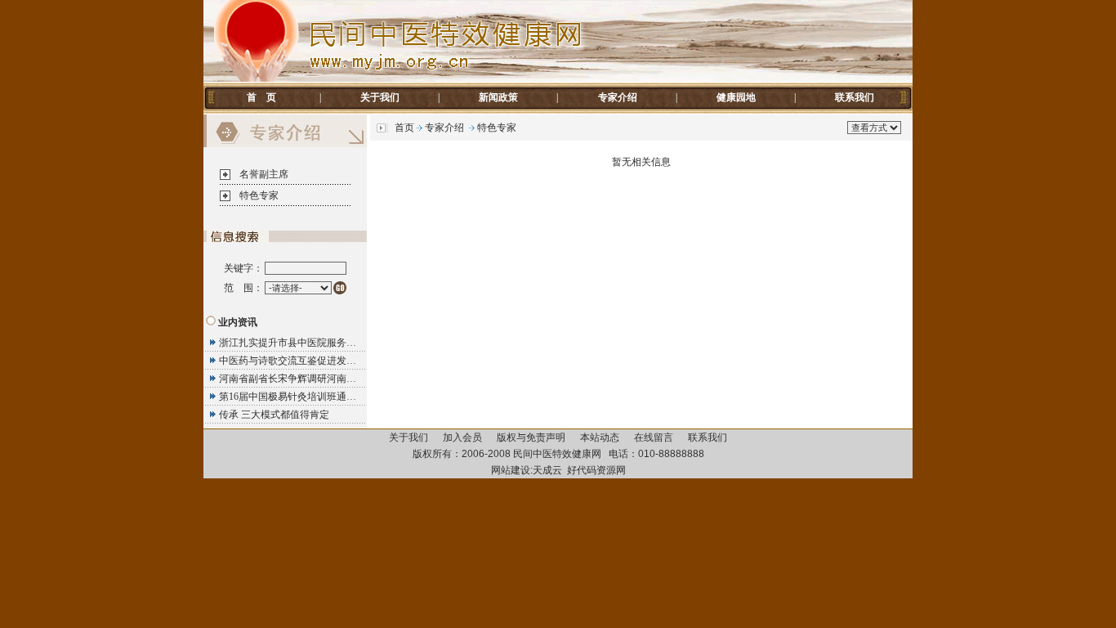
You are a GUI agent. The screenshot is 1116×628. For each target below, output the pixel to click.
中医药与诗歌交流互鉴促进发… (287, 360)
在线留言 (653, 437)
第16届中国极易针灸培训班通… (287, 396)
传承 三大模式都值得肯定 (274, 414)
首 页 (261, 97)
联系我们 (854, 97)
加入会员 (462, 437)
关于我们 (380, 97)
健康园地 (736, 97)
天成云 (547, 470)
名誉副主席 (263, 174)
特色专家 (259, 195)
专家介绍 (617, 97)
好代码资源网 (596, 470)
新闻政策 (498, 97)
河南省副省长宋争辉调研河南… (287, 378)
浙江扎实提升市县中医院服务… (287, 342)
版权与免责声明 (531, 437)
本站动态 (599, 437)
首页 (404, 127)
